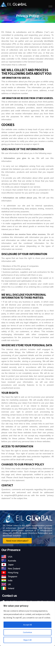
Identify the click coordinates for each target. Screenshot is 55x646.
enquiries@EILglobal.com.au (17, 495)
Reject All (27, 640)
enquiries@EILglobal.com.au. (29, 421)
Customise (27, 632)
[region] (27, 623)
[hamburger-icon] (50, 6)
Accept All (27, 624)
